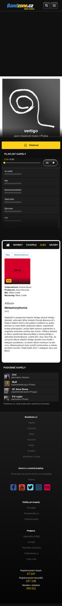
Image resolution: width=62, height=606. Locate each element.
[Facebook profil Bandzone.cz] (13, 487)
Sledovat (33, 145)
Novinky (18, 245)
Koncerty (31, 428)
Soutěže (31, 451)
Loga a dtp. (31, 559)
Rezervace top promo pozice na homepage (31, 474)
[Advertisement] (31, 44)
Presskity (31, 508)
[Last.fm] (47, 487)
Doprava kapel (31, 519)
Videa (31, 434)
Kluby (31, 445)
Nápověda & (31, 536)
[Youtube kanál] (22, 487)
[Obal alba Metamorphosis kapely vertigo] (17, 271)
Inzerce (31, 479)
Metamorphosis (21, 255)
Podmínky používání (31, 548)
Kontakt (31, 542)
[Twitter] (30, 487)
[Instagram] (39, 487)
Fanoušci (31, 439)
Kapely (31, 423)
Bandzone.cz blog (31, 456)
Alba (43, 245)
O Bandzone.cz (31, 553)
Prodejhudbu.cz (31, 513)
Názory (53, 245)
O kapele (31, 245)
